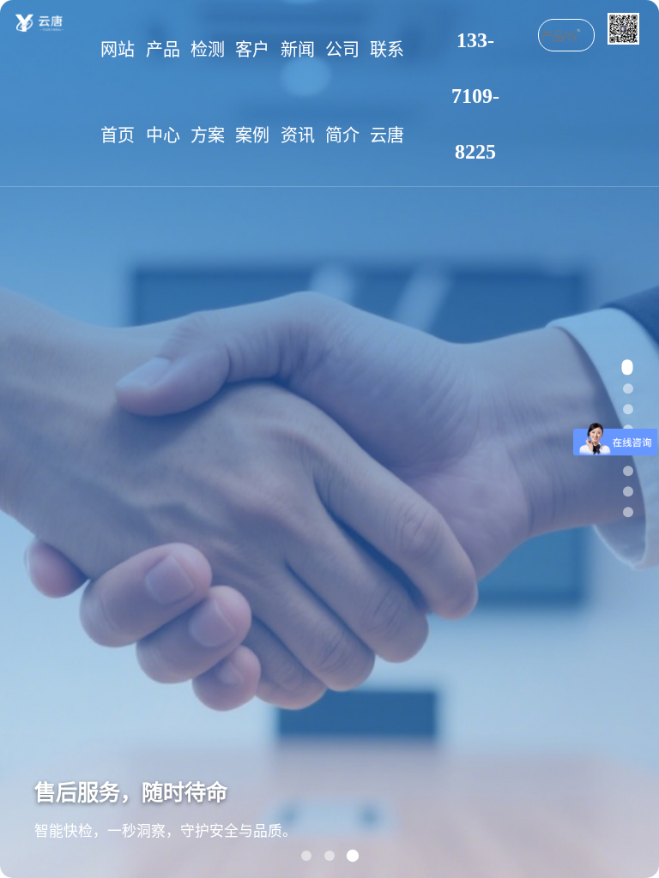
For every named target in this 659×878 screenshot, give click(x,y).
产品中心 (163, 92)
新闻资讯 (298, 92)
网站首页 (117, 92)
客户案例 (252, 92)
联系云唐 (387, 92)
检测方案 (207, 92)
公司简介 (342, 92)
